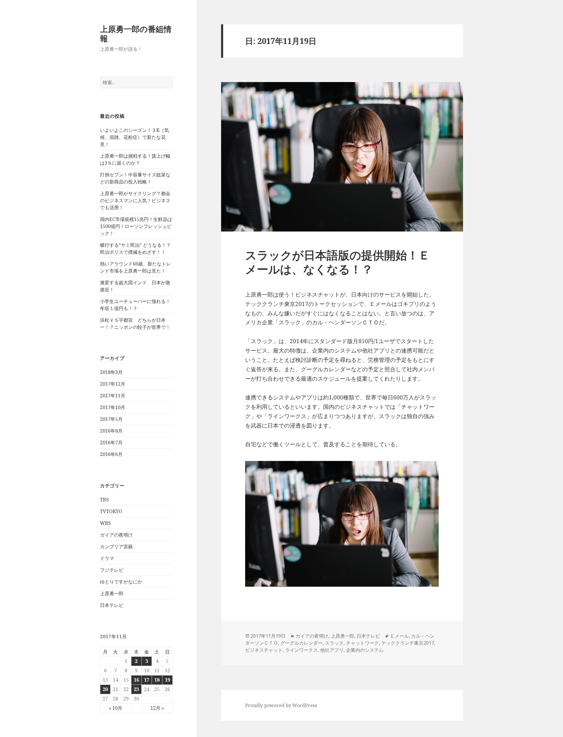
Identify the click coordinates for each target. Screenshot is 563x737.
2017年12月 (112, 384)
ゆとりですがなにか (121, 581)
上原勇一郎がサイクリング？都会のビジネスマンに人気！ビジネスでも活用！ (135, 200)
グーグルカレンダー (301, 643)
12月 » (157, 708)
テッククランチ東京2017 (407, 643)
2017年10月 (112, 407)
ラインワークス (301, 650)
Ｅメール (399, 636)
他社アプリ (332, 650)
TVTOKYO (111, 511)
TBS (104, 499)
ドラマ (107, 558)
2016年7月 (111, 442)
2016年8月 (111, 431)
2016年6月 (111, 454)
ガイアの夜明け (116, 535)
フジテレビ (111, 570)
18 (157, 680)
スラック (334, 643)
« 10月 (115, 708)
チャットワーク (362, 643)
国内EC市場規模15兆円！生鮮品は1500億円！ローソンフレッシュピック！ (136, 226)
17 (146, 680)
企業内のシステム (365, 650)
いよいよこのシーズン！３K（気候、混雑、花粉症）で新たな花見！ (134, 137)
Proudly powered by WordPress (281, 705)
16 (136, 680)
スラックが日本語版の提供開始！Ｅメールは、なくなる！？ (337, 262)
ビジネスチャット (264, 650)
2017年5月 (111, 419)
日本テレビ (111, 605)
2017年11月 (112, 395)
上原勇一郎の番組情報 (136, 33)
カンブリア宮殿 (116, 546)
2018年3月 (111, 372)
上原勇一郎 (111, 593)
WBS (105, 523)
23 (136, 689)
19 (167, 680)
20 (105, 689)
